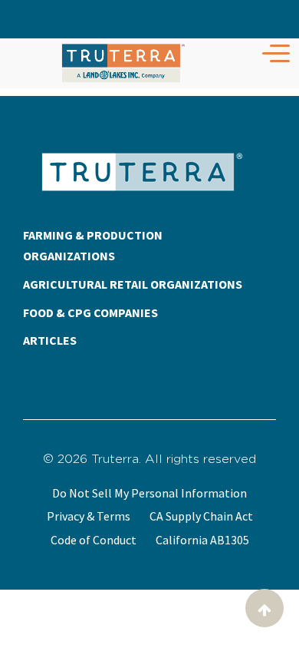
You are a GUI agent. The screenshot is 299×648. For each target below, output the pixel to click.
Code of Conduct (93, 539)
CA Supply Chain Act (201, 516)
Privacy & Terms (88, 516)
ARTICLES (50, 340)
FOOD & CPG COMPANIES (90, 312)
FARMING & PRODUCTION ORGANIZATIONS (93, 245)
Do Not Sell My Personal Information (149, 493)
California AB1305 (202, 539)
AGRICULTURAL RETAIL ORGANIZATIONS (132, 284)
